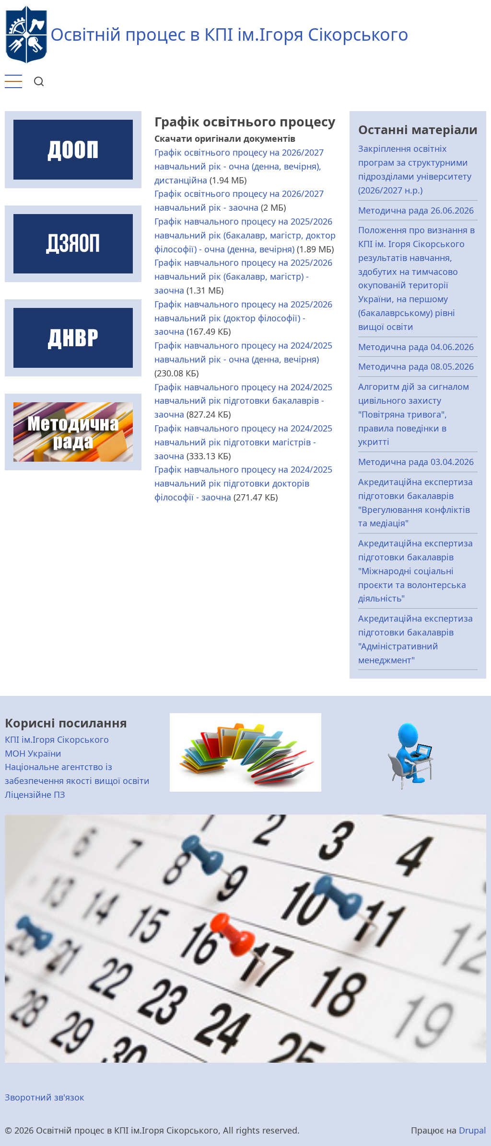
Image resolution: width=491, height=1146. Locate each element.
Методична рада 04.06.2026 (416, 346)
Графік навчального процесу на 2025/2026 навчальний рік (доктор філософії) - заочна (243, 318)
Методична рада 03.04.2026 (416, 461)
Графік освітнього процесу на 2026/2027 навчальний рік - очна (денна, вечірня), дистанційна (239, 166)
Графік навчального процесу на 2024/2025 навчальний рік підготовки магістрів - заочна (243, 442)
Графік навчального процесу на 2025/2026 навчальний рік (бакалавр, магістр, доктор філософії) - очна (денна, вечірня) (245, 235)
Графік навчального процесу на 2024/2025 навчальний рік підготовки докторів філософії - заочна (243, 483)
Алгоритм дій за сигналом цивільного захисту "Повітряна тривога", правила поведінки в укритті (413, 414)
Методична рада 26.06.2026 (416, 210)
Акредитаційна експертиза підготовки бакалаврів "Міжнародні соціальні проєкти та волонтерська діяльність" (415, 570)
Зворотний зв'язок (44, 1097)
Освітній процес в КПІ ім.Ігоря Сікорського (229, 34)
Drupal (472, 1130)
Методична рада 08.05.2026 (416, 366)
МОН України (33, 753)
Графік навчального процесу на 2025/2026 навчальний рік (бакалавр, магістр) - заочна (243, 276)
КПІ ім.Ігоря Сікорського (57, 739)
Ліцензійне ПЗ (35, 794)
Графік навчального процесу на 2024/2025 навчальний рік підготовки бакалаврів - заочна (243, 400)
